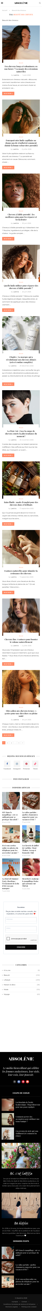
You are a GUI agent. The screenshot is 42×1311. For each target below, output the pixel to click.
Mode (22, 989)
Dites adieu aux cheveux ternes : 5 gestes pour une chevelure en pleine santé (21, 713)
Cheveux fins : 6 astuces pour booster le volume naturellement (21, 640)
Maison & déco (22, 985)
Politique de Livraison (29, 1307)
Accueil (4, 10)
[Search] (40, 3)
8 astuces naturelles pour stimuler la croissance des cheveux (21, 572)
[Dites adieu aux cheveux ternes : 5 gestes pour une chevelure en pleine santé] (21, 688)
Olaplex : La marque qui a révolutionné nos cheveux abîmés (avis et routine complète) (21, 360)
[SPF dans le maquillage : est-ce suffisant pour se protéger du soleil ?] (11, 801)
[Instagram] (14, 1081)
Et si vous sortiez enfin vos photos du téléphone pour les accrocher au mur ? (10, 849)
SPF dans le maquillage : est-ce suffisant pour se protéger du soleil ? (10, 816)
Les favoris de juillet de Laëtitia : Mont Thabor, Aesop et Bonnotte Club (30, 849)
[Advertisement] (21, 1026)
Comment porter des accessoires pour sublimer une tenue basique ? (27, 1119)
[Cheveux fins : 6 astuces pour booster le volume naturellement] (21, 617)
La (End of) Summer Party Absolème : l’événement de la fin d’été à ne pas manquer (10, 883)
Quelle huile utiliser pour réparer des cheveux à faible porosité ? (21, 286)
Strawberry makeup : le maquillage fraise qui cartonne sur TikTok (30, 882)
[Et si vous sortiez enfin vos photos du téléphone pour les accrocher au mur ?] (11, 834)
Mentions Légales (11, 1307)
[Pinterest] (23, 1081)
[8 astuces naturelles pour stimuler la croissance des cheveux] (21, 548)
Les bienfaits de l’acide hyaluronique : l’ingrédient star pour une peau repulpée (28, 1104)
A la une (22, 970)
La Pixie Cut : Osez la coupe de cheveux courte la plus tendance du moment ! (21, 434)
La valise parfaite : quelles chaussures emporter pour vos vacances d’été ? (30, 816)
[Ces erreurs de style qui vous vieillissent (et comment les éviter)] (8, 1133)
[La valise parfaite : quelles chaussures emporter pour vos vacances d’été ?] (31, 801)
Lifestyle (22, 980)
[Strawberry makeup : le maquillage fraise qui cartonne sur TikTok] (31, 867)
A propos (15, 1301)
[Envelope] (27, 1081)
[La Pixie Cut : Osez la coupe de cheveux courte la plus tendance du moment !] (21, 408)
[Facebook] (18, 1081)
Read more (7, 93)
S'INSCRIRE (21, 947)
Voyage (22, 994)
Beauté (22, 975)
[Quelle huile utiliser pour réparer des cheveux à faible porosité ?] (21, 263)
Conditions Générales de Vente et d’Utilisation (19, 1304)
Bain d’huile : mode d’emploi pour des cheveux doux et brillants (21, 503)
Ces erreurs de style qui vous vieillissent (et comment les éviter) (27, 1133)
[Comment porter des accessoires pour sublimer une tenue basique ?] (8, 1119)
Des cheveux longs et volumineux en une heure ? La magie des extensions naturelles (21, 69)
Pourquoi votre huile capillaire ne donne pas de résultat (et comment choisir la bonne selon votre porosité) (21, 143)
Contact (24, 1301)
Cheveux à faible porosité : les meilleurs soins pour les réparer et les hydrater (21, 217)
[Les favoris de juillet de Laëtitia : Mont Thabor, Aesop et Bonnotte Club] (31, 834)
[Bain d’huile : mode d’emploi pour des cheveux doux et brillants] (21, 480)
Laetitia (16, 75)
